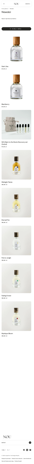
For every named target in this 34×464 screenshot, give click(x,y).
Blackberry (5, 104)
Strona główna (5, 8)
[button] (4, 4)
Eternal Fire (6, 220)
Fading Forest (6, 296)
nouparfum (7, 455)
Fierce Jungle (6, 258)
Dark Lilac (5, 66)
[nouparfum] (16, 4)
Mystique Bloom (7, 333)
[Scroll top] (31, 462)
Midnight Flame (7, 182)
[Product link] (16, 49)
